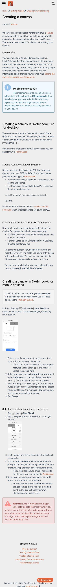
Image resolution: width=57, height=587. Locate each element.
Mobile (14, 24)
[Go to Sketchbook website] (10, 2)
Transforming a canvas (29, 563)
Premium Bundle (25, 300)
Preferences (21, 152)
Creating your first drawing (38, 11)
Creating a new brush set (29, 552)
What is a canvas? (29, 549)
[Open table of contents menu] (4, 3)
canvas (49, 33)
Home (4, 11)
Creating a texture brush (29, 556)
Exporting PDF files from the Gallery (29, 559)
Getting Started (17, 11)
